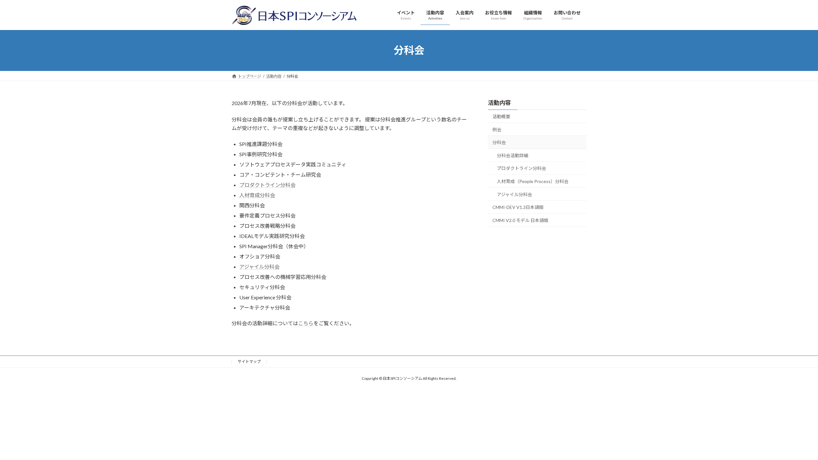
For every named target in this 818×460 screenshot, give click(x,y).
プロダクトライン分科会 (267, 185)
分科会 (499, 142)
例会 (496, 129)
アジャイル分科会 (259, 267)
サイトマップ (249, 361)
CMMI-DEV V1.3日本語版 (518, 207)
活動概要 (501, 116)
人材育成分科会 (257, 195)
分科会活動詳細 (512, 155)
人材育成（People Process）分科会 (532, 181)
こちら (305, 323)
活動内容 (499, 102)
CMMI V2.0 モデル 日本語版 (520, 220)
